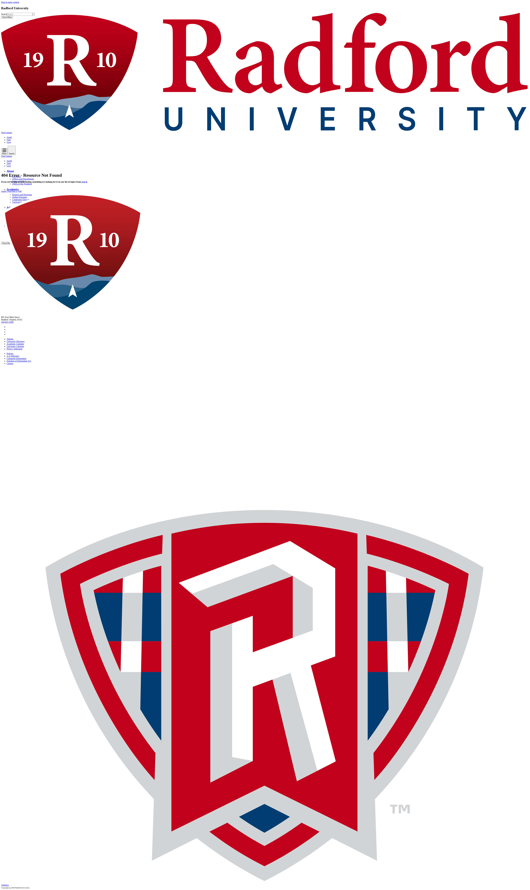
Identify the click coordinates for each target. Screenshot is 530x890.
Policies (10, 353)
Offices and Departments (23, 179)
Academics (13, 189)
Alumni (10, 339)
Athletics (5, 885)
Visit (9, 140)
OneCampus (6, 132)
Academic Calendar (15, 344)
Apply (9, 137)
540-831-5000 (7, 322)
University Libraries (15, 346)
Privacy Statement (14, 349)
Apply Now (6, 191)
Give (9, 142)
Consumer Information (16, 358)
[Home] (265, 130)
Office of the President (22, 184)
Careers (10, 363)
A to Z (84, 182)
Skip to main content (10, 2)
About (10, 171)
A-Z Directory (13, 356)
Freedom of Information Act (19, 361)
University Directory (16, 341)
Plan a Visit (17, 191)
